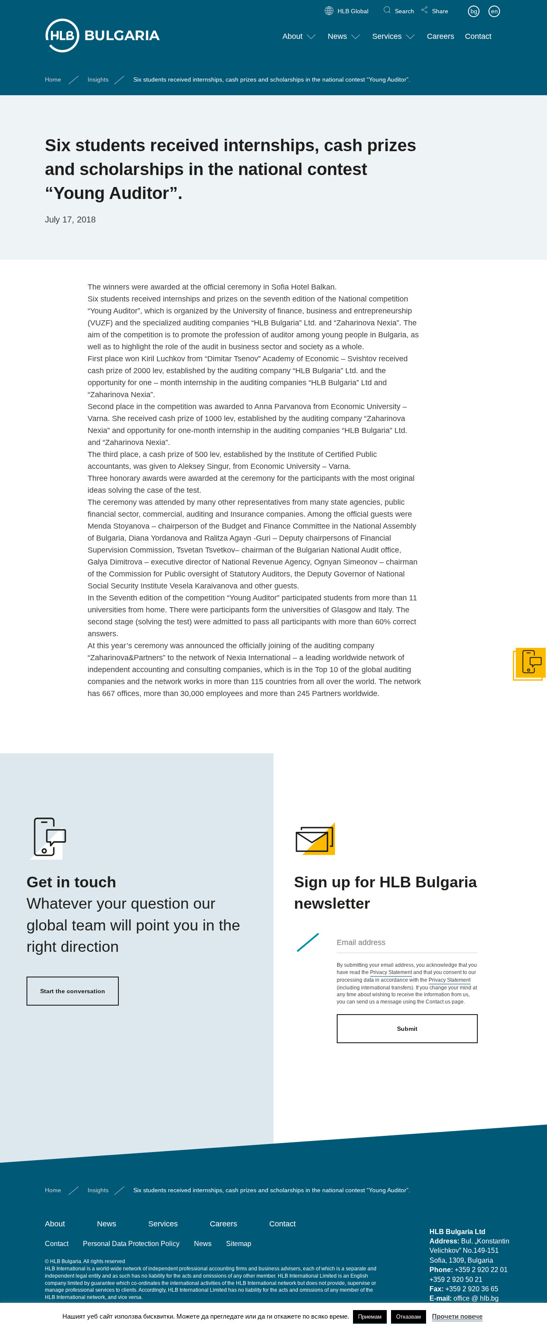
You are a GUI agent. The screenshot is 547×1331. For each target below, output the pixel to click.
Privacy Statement (391, 972)
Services (387, 36)
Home (53, 79)
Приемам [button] (370, 1316)
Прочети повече (457, 1316)
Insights (98, 79)
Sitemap (238, 1243)
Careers (440, 36)
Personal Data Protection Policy (131, 1243)
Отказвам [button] (408, 1316)
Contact (478, 36)
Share (440, 11)
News (337, 36)
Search (404, 11)
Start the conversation (72, 991)
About (292, 36)
